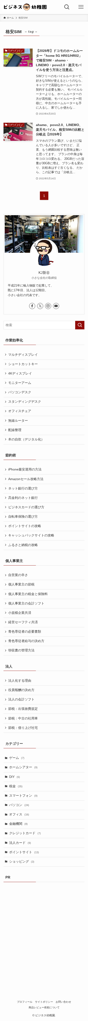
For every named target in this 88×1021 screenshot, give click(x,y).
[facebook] (32, 306)
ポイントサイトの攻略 (24, 526)
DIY (14, 777)
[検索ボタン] (67, 7)
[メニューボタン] (81, 7)
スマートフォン (23, 795)
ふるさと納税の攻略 (23, 545)
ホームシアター (23, 767)
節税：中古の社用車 (23, 718)
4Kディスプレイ (20, 373)
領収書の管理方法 (21, 650)
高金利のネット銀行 (23, 498)
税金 (16, 786)
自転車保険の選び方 (23, 516)
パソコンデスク (19, 392)
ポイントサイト (24, 852)
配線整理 (14, 430)
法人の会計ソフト (21, 699)
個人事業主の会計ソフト (26, 603)
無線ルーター (18, 420)
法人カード (20, 843)
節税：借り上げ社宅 (23, 728)
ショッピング (21, 861)
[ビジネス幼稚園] (25, 7)
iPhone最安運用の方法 (25, 469)
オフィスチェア (19, 411)
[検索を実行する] (79, 325)
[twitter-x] (40, 306)
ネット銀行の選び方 (23, 488)
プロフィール (24, 1001)
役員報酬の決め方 (21, 690)
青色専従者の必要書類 (24, 631)
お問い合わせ (63, 1001)
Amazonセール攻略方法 (25, 479)
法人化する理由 (19, 680)
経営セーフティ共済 (23, 622)
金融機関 (18, 824)
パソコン (19, 805)
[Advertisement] (44, 931)
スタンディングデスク (24, 401)
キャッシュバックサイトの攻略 (31, 535)
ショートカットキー (23, 364)
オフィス (19, 814)
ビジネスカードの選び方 (26, 507)
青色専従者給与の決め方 (26, 641)
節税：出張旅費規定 (23, 709)
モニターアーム (19, 383)
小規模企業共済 (19, 613)
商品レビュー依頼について (44, 1007)
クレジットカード (25, 833)
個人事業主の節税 (21, 584)
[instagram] (48, 306)
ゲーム (16, 758)
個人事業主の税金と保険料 (28, 594)
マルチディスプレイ (23, 354)
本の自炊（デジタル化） (26, 439)
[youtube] (56, 306)
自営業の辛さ (18, 575)
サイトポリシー (44, 1001)
